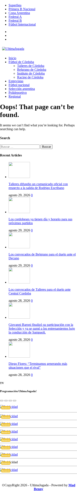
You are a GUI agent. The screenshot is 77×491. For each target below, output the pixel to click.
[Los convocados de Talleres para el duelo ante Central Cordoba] (19, 282)
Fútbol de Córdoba (21, 62)
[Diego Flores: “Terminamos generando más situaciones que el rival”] (19, 356)
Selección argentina (22, 89)
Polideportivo (18, 92)
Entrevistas (16, 81)
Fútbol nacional (19, 85)
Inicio (12, 58)
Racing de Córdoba (30, 77)
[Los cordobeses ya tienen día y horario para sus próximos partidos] (19, 212)
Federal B (15, 20)
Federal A (15, 17)
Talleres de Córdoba (30, 66)
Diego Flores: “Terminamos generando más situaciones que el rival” (38, 365)
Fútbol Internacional (22, 24)
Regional (15, 96)
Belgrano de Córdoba (31, 69)
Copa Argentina (19, 13)
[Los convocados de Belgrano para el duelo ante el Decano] (19, 247)
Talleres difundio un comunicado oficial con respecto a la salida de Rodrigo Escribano (38, 186)
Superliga (15, 5)
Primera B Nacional (22, 9)
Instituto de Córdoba (31, 73)
